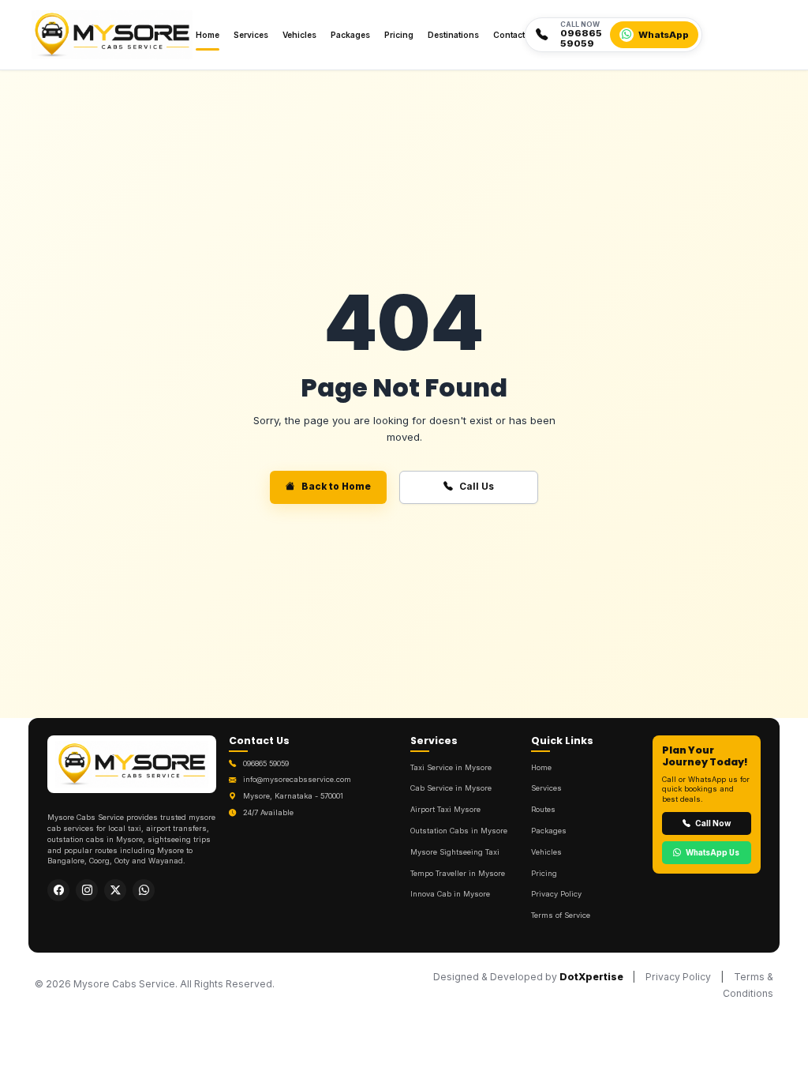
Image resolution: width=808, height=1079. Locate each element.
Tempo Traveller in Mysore (457, 873)
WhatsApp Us (711, 852)
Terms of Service (560, 915)
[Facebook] (58, 890)
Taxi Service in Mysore (451, 767)
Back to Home (336, 486)
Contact (509, 34)
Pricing (398, 34)
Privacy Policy (556, 893)
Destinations (453, 34)
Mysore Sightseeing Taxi (454, 852)
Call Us (476, 486)
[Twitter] (115, 890)
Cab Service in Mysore (451, 788)
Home (207, 34)
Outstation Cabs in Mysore (458, 830)
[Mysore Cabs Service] (131, 769)
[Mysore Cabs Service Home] (112, 34)
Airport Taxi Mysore (445, 809)
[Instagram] (87, 890)
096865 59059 (266, 763)
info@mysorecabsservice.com (297, 779)
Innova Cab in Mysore (450, 893)
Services (251, 34)
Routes (543, 809)
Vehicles (299, 34)
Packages (350, 34)
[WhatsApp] (144, 890)
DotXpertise (591, 977)
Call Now (712, 823)
